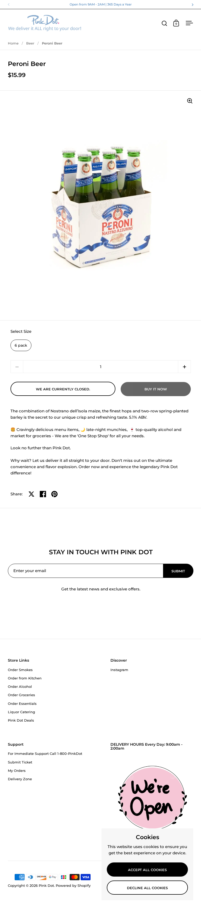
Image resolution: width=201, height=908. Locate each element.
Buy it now (155, 389)
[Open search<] (164, 23)
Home (13, 43)
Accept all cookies (147, 870)
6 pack (21, 345)
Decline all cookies (147, 888)
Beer (30, 43)
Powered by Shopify (73, 885)
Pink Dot (46, 885)
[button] (184, 366)
